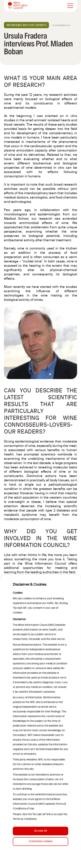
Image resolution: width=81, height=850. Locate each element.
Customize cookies (40, 841)
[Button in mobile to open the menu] (70, 6)
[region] (40, 712)
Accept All (40, 830)
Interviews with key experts (26, 25)
